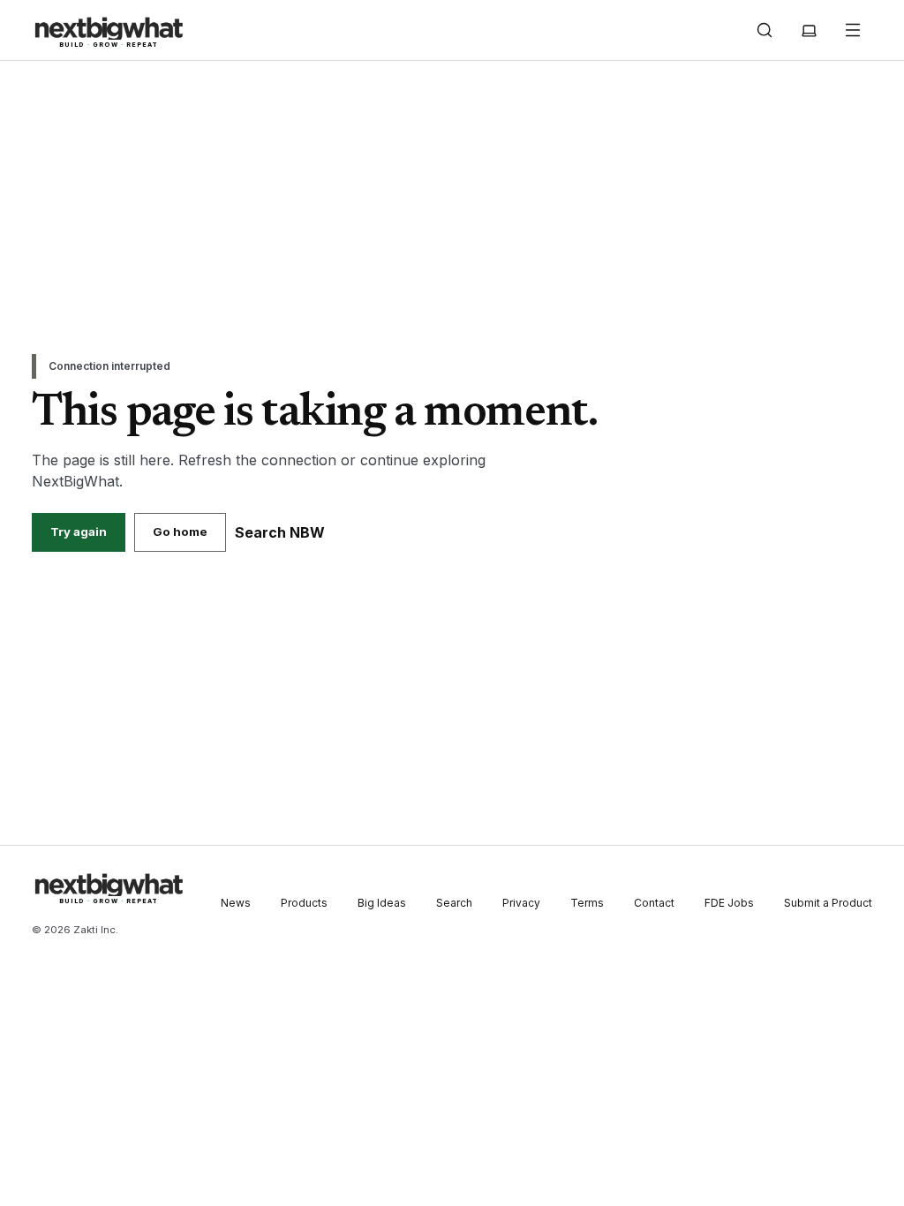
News (236, 902)
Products (304, 902)
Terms (587, 902)
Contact (654, 902)
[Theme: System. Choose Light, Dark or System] (808, 30)
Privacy (521, 902)
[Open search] (764, 30)
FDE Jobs (729, 902)
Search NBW (280, 532)
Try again (78, 531)
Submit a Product (828, 902)
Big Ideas (382, 902)
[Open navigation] (852, 30)
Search (454, 902)
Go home (180, 531)
